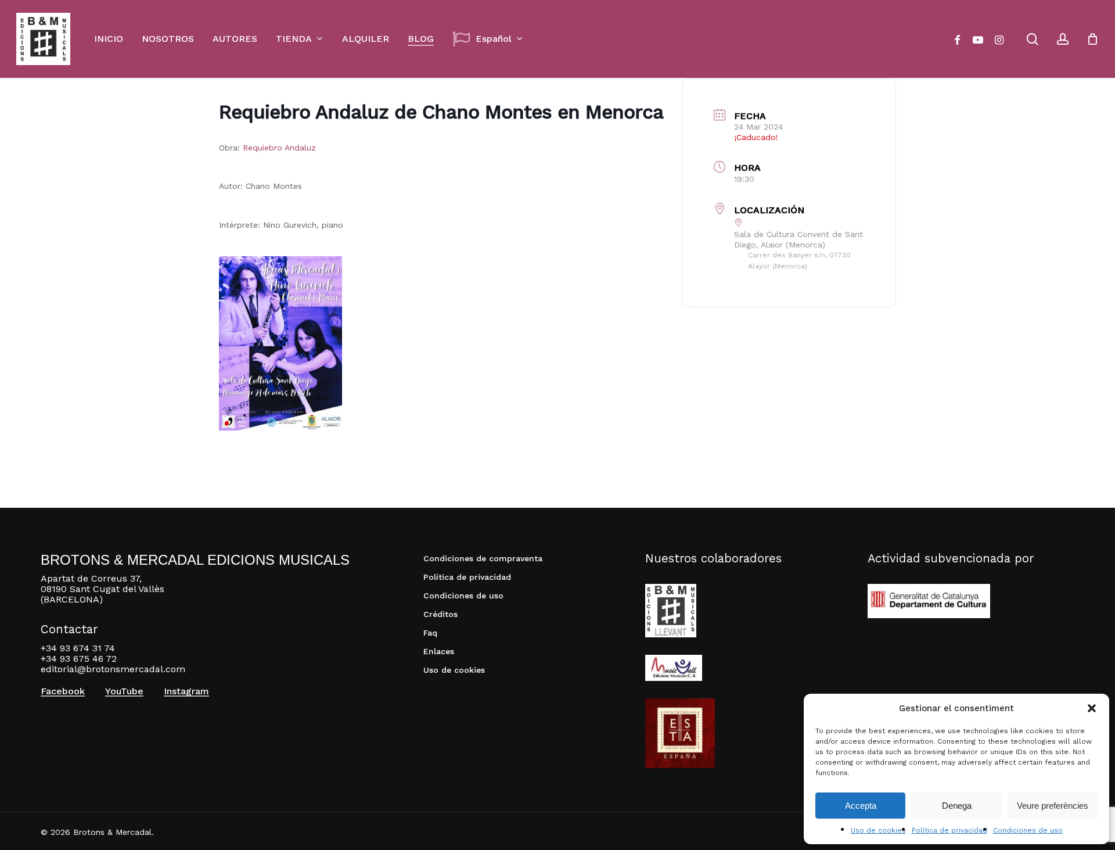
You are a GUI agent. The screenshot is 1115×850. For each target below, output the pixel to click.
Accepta (860, 805)
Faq (430, 632)
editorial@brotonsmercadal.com (113, 669)
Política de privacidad (949, 830)
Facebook (63, 691)
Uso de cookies (878, 830)
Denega (957, 805)
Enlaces (438, 651)
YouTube (124, 691)
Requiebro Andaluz (278, 147)
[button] (1092, 708)
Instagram (186, 691)
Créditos (440, 614)
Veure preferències (1052, 805)
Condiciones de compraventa (482, 558)
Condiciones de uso (1028, 830)
